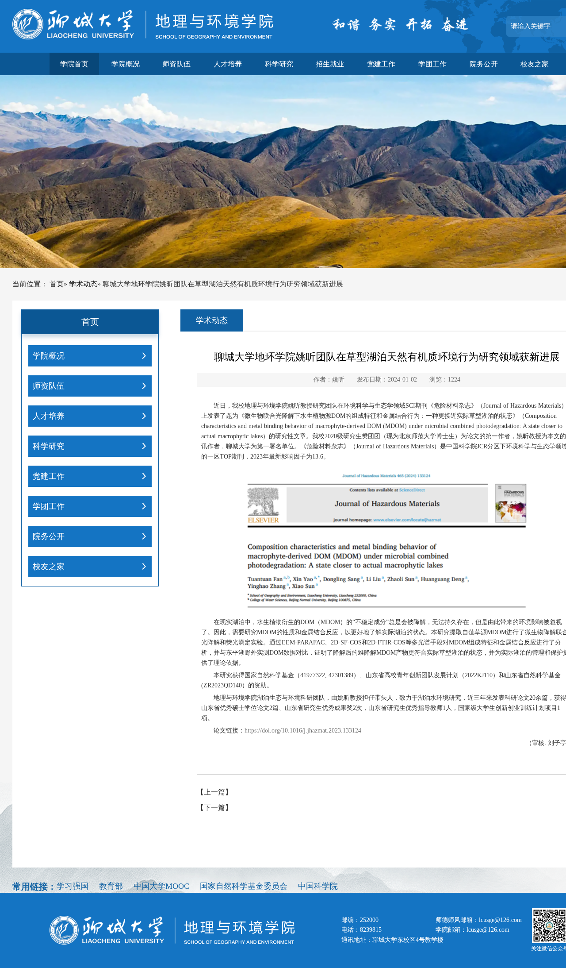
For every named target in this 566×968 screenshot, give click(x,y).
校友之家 (534, 64)
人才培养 (228, 64)
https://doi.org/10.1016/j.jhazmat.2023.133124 (303, 730)
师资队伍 (176, 64)
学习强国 (72, 886)
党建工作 (381, 64)
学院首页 (74, 64)
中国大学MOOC (161, 886)
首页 (57, 284)
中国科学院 (318, 886)
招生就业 (330, 64)
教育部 (111, 886)
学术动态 (83, 284)
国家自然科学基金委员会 (243, 886)
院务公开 (484, 64)
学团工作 (432, 64)
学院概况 (125, 64)
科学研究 (279, 64)
